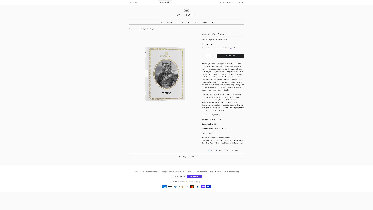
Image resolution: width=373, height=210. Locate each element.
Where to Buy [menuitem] (192, 22)
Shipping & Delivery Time (150, 172)
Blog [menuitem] (181, 22)
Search (136, 172)
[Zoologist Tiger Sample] (165, 68)
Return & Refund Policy (231, 172)
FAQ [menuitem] (213, 22)
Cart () (230, 2)
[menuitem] (171, 22)
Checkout (239, 2)
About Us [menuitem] (204, 22)
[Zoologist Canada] (186, 13)
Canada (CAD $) (164, 2)
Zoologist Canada (182, 182)
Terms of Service (215, 172)
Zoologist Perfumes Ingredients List (173, 172)
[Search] (131, 2)
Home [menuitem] (160, 22)
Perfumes (170, 22)
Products (137, 29)
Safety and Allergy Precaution (197, 172)
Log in (222, 2)
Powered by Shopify (194, 182)
